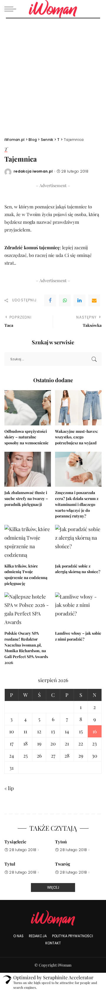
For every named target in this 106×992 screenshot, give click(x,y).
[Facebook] (50, 300)
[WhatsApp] (65, 300)
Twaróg (62, 864)
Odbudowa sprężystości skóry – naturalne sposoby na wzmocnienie (26, 437)
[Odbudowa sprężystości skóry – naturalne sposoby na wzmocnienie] (27, 407)
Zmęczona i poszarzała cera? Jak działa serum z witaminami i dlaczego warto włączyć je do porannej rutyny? (76, 504)
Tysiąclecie (15, 842)
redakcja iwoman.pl (33, 171)
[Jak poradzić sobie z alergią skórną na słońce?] (78, 542)
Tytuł (9, 864)
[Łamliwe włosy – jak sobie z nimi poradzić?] (78, 610)
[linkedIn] (79, 300)
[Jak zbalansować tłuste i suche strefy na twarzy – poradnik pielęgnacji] (27, 469)
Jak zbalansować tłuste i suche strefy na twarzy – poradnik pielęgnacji (26, 498)
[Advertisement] (53, 74)
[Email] (94, 300)
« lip (9, 788)
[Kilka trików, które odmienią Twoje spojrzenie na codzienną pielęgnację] (27, 542)
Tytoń (61, 842)
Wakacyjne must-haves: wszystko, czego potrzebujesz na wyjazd (76, 437)
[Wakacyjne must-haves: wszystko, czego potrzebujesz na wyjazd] (78, 407)
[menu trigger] (11, 9)
